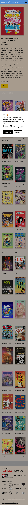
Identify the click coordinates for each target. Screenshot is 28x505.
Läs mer (5, 86)
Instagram (11, 499)
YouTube (22, 499)
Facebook (17, 499)
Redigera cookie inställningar (10, 503)
